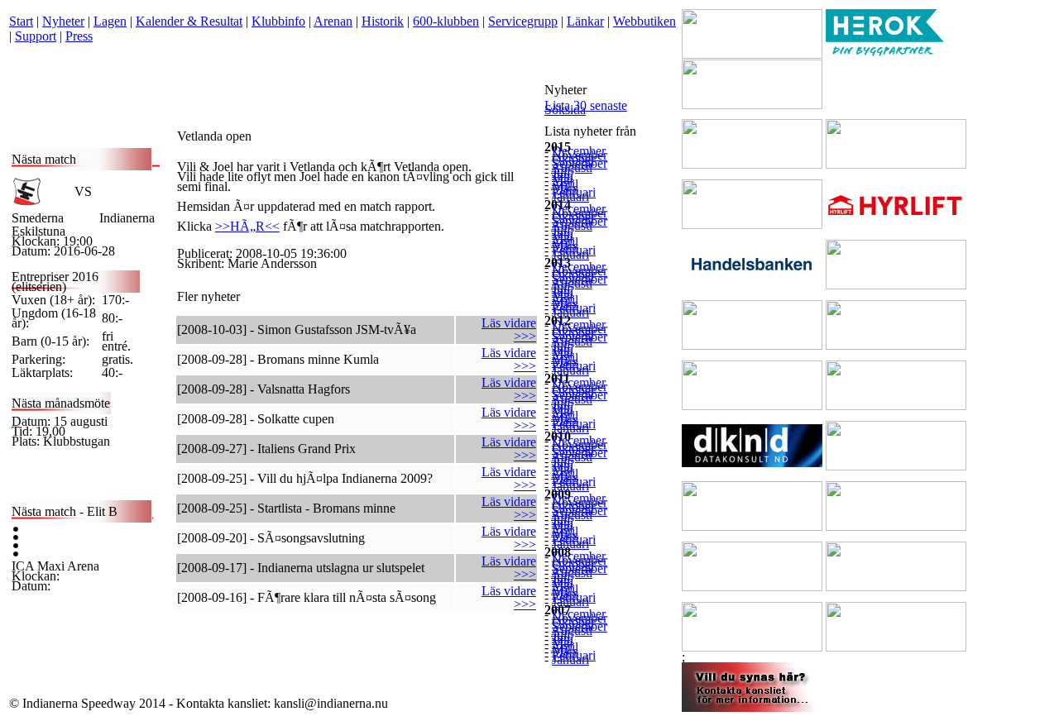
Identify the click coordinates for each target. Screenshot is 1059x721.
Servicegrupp (523, 21)
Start (21, 21)
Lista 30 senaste (585, 105)
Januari (570, 196)
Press (79, 36)
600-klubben (446, 21)
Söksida (565, 110)
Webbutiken (644, 21)
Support (35, 36)
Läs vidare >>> (509, 329)
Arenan (333, 21)
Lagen (110, 21)
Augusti (571, 167)
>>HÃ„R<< (247, 226)
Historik (383, 21)
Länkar (585, 21)
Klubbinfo (278, 21)
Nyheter (63, 21)
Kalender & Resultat (189, 21)
